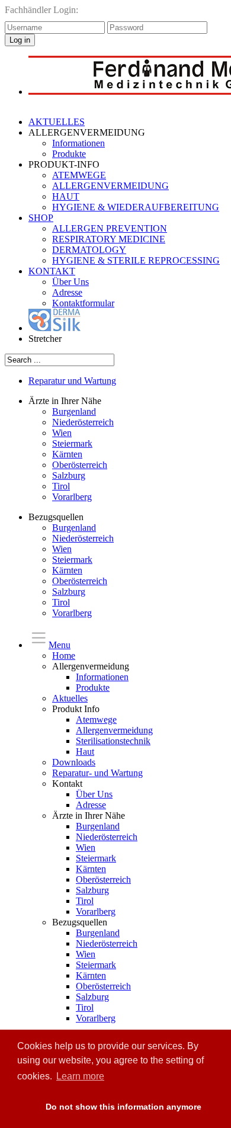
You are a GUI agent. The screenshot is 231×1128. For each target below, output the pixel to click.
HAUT (65, 196)
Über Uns (70, 282)
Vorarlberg (72, 497)
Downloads (73, 762)
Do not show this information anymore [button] (123, 1106)
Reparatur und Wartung (72, 381)
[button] (25, 1107)
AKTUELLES (56, 122)
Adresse (67, 292)
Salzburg (68, 475)
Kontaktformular (83, 303)
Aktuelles (70, 698)
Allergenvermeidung (114, 730)
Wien (62, 433)
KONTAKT (51, 271)
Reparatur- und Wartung (97, 773)
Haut (85, 751)
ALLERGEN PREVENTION (109, 228)
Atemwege (96, 719)
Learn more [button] (80, 1076)
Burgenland (74, 411)
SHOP (40, 218)
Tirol (61, 486)
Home (63, 655)
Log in (19, 40)
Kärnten (67, 454)
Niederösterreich (83, 422)
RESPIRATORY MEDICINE (108, 239)
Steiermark (72, 443)
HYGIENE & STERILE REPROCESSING (136, 260)
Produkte (69, 154)
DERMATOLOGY (89, 250)
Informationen (78, 143)
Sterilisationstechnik (113, 741)
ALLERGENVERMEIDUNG (110, 186)
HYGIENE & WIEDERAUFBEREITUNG (135, 207)
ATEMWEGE (79, 175)
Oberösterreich (79, 465)
